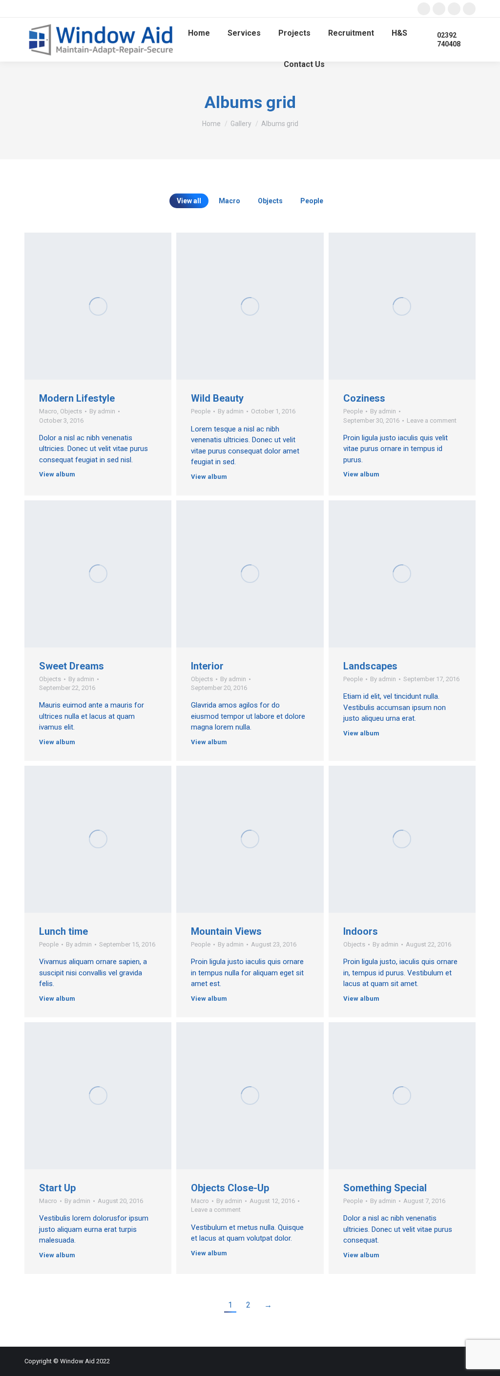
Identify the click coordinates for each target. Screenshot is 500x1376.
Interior (207, 666)
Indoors (360, 931)
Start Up (57, 1188)
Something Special (385, 1188)
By (102, 411)
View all (189, 201)
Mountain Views (226, 931)
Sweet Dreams (71, 666)
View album (57, 474)
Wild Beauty (217, 398)
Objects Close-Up (230, 1188)
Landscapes (370, 666)
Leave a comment (432, 420)
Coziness (364, 398)
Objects (270, 201)
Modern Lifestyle (77, 398)
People (311, 201)
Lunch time (63, 931)
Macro (229, 201)
